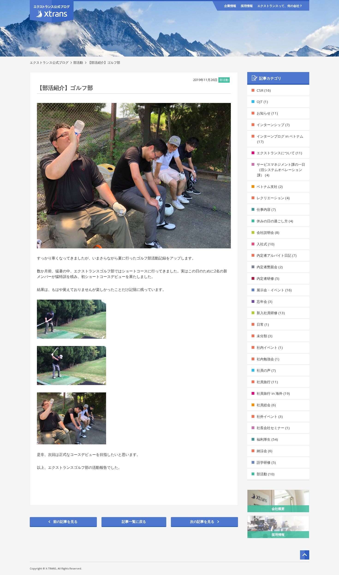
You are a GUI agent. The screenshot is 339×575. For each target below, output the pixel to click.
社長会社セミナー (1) (273, 427)
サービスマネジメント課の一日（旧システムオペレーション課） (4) (281, 169)
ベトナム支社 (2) (270, 186)
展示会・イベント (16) (274, 290)
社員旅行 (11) (267, 381)
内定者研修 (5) (268, 278)
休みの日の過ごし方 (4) (275, 221)
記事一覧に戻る (134, 521)
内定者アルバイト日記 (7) (277, 255)
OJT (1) (262, 101)
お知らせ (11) (267, 113)
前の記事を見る (65, 521)
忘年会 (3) (264, 301)
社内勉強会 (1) (268, 359)
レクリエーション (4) (273, 198)
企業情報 (230, 6)
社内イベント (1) (270, 347)
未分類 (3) (264, 336)
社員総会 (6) (266, 405)
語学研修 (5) (266, 462)
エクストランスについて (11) (279, 153)
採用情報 (247, 6)
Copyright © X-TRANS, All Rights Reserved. (56, 568)
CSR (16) (264, 90)
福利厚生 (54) (267, 439)
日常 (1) (263, 324)
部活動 (78, 62)
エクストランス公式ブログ (49, 62)
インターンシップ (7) (273, 124)
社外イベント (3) (270, 416)
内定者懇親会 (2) (270, 267)
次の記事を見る (202, 521)
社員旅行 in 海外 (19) (273, 393)
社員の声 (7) (266, 370)
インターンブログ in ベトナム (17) (280, 139)
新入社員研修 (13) (271, 312)
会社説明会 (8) (268, 232)
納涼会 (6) (264, 451)
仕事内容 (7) (266, 209)
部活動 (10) (265, 474)
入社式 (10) (265, 244)
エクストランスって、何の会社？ (279, 6)
